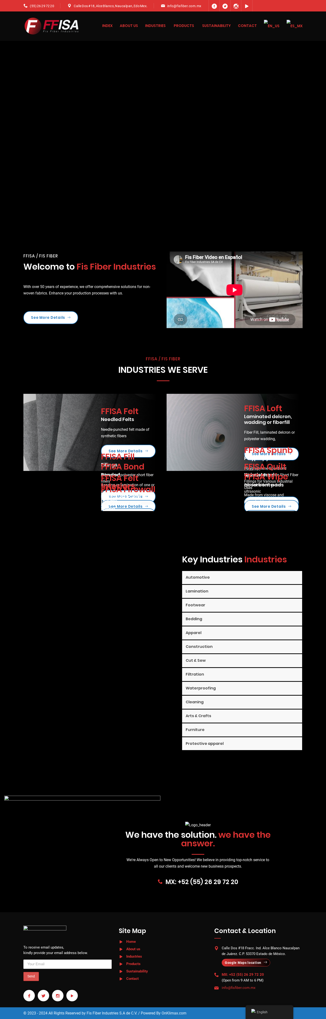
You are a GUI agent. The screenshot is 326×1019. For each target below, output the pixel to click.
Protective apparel (205, 743)
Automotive (198, 577)
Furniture (195, 729)
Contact (247, 25)
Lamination (197, 591)
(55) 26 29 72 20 (42, 6)
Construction (199, 646)
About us (129, 25)
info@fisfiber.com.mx (184, 6)
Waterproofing (201, 688)
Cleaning (195, 702)
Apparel (193, 632)
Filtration (195, 674)
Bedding (194, 619)
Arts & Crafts (198, 716)
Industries (155, 25)
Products (184, 25)
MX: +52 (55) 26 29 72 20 (201, 882)
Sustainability (216, 25)
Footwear (195, 605)
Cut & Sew (196, 660)
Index (107, 25)
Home (131, 941)
